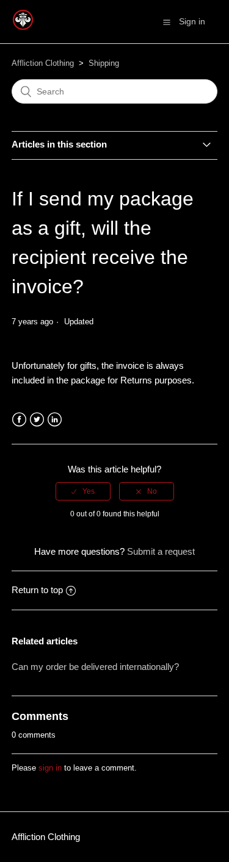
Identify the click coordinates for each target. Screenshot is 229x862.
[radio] (83, 491)
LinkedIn (54, 419)
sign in (50, 767)
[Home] (23, 28)
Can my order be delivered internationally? (95, 666)
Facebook (19, 419)
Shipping (104, 63)
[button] (166, 21)
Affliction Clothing (43, 63)
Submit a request (161, 551)
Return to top (37, 590)
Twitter (37, 419)
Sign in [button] (192, 21)
